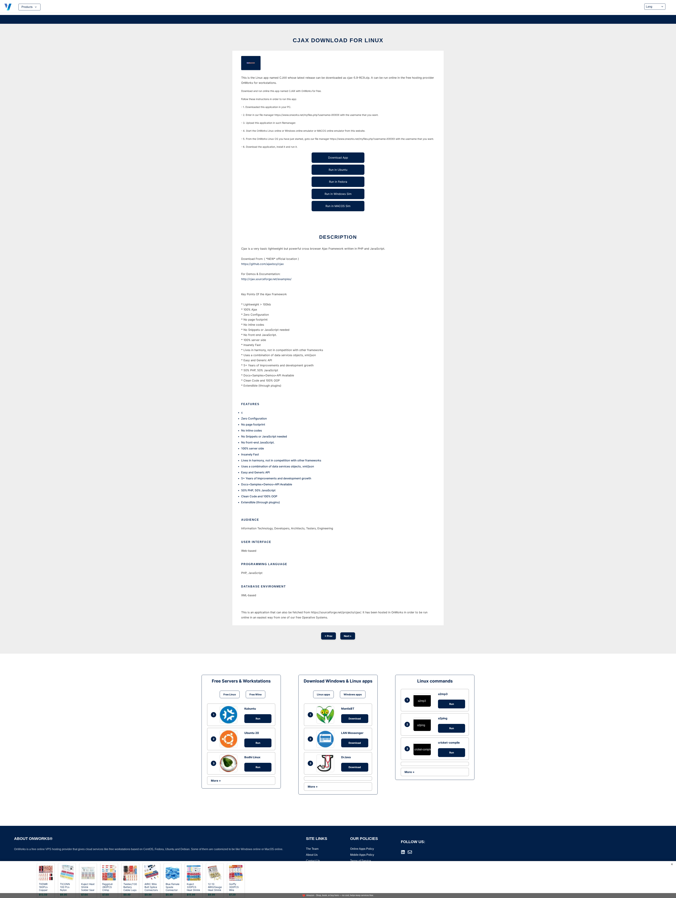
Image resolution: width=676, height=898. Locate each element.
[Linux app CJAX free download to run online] (251, 63)
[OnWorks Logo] (8, 7)
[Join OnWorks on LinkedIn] (403, 852)
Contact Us (313, 860)
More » (216, 780)
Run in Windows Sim (338, 194)
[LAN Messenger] (326, 739)
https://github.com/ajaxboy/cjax (262, 264)
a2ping (442, 718)
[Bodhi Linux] (229, 763)
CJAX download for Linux (338, 40)
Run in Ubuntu (338, 169)
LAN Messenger (352, 733)
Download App (338, 157)
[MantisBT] (326, 715)
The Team (312, 848)
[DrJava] (326, 763)
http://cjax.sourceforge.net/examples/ (266, 279)
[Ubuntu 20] (229, 739)
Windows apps (353, 694)
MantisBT (347, 708)
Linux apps (323, 694)
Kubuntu (250, 708)
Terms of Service (360, 860)
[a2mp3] (423, 700)
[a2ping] (423, 724)
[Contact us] (410, 852)
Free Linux (229, 694)
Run (258, 718)
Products (27, 6)
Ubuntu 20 (251, 733)
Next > (348, 635)
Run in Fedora (338, 181)
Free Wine (255, 694)
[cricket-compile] (423, 748)
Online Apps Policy (362, 848)
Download (355, 718)
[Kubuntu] (229, 715)
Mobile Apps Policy (362, 854)
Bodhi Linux (252, 757)
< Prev (328, 635)
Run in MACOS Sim (338, 206)
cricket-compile (449, 742)
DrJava (346, 757)
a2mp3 (443, 694)
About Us (312, 854)
